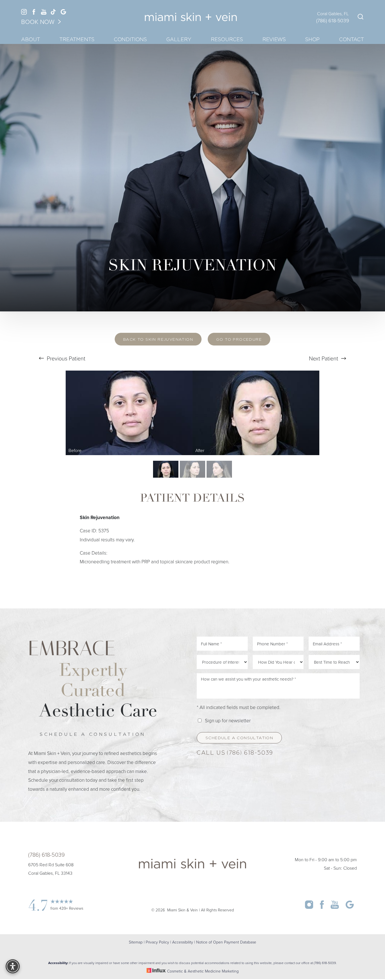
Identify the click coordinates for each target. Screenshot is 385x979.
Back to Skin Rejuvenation (158, 340)
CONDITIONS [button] (130, 40)
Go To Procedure (239, 340)
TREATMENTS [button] (76, 40)
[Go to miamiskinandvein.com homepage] (190, 17)
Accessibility (182, 942)
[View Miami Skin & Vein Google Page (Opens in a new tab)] (63, 12)
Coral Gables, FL (333, 13)
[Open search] (359, 17)
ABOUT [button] (30, 40)
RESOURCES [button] (227, 40)
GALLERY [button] (178, 40)
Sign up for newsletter (228, 720)
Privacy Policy (157, 942)
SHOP (312, 40)
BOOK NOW (38, 21)
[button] (13, 966)
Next (323, 358)
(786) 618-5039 (332, 20)
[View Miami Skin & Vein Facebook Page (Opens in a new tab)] (34, 12)
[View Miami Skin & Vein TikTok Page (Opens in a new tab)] (53, 12)
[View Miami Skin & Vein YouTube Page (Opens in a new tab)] (44, 12)
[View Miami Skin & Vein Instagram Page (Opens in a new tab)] (24, 12)
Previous (65, 358)
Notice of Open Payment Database (226, 942)
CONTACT (351, 40)
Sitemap (136, 942)
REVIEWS (274, 40)
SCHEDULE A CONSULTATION (239, 738)
